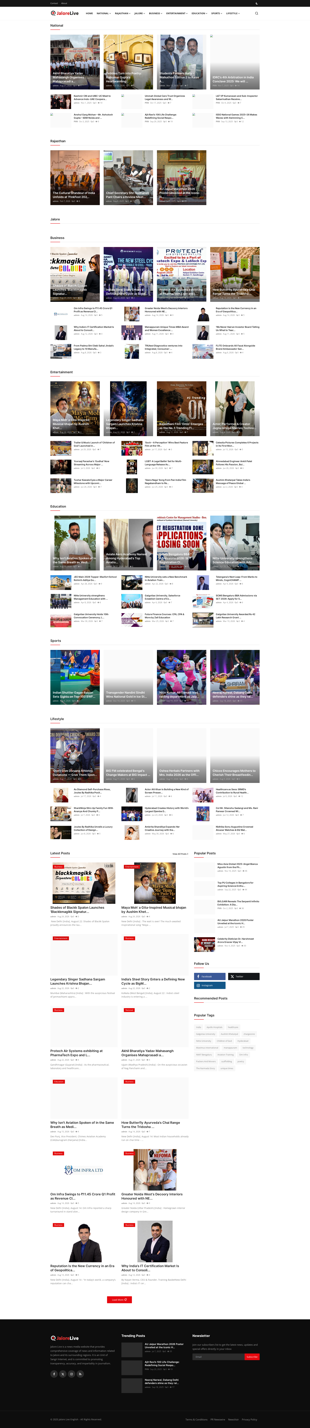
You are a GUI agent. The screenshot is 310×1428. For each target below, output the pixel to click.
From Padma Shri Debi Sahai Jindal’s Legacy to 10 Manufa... (94, 347)
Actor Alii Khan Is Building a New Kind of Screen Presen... (167, 791)
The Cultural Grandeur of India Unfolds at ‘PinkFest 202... (74, 195)
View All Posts (179, 853)
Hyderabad (243, 1040)
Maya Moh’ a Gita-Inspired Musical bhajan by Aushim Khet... (71, 424)
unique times (227, 1068)
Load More (118, 1299)
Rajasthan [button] (121, 13)
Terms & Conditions (196, 1419)
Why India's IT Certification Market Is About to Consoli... (94, 328)
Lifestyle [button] (232, 13)
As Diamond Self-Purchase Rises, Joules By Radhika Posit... (92, 791)
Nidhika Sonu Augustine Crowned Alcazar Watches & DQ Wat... (234, 828)
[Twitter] (63, 1374)
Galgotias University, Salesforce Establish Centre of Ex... (162, 597)
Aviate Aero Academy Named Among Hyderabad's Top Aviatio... (126, 558)
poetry (241, 1061)
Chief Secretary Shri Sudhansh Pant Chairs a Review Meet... (127, 195)
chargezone (249, 1034)
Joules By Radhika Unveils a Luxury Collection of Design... (93, 828)
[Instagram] (71, 1374)
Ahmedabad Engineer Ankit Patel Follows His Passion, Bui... (234, 463)
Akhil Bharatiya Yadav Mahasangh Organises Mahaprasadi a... (68, 77)
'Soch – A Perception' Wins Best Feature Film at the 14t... (166, 444)
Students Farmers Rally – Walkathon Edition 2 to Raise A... (179, 77)
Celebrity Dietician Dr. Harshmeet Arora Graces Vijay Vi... (235, 940)
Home (89, 13)
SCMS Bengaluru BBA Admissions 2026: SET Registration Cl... (175, 558)
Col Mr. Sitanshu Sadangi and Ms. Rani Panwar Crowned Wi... (237, 810)
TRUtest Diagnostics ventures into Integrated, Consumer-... (163, 347)
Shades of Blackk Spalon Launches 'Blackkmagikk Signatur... (70, 289)
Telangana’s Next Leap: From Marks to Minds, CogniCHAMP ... (236, 578)
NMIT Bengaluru (204, 1054)
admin (56, 85)
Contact (54, 3)
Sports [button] (215, 13)
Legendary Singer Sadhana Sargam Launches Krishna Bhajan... (125, 424)
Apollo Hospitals (214, 1027)
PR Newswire (218, 1419)
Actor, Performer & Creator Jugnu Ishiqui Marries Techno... (234, 426)
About (64, 3)
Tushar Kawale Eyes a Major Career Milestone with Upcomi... (93, 481)
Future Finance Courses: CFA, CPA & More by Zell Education (164, 616)
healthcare (233, 1027)
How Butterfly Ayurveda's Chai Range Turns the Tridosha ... (234, 291)
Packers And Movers (206, 1061)
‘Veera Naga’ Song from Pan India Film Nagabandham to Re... (165, 481)
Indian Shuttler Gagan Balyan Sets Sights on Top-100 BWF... (74, 694)
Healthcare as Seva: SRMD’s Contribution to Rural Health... (232, 791)
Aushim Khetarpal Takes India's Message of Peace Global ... (233, 481)
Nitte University (203, 1040)
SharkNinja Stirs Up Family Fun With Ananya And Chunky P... (93, 810)
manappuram (230, 1047)
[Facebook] (54, 1374)
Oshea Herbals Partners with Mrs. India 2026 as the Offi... (179, 772)
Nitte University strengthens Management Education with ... (91, 597)
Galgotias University (205, 1034)
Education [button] (198, 13)
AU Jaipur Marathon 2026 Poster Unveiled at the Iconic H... (179, 193)
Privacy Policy (249, 1419)
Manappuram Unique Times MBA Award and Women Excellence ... (167, 328)
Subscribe (252, 1356)
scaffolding (226, 1061)
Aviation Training (225, 1054)
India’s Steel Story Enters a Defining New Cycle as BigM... (127, 291)
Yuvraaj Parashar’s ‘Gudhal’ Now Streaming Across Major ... (91, 463)
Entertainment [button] (175, 13)
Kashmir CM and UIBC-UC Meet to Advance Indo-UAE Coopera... (92, 97)
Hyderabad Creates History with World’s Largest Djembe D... (167, 810)
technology (248, 1047)
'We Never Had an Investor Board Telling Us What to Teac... (237, 328)
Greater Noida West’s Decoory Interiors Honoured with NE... (166, 310)
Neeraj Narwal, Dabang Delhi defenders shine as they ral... (233, 694)
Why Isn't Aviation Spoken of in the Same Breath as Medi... (74, 560)
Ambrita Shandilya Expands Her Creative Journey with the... (162, 828)
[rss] (80, 1374)
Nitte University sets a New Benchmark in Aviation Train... (166, 578)
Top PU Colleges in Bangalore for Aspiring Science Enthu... (235, 884)
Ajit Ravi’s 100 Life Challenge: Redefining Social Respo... (161, 116)
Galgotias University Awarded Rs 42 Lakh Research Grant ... (235, 616)
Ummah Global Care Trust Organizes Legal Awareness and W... (165, 97)
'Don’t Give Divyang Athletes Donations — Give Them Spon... (75, 772)
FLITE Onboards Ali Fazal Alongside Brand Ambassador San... (235, 347)
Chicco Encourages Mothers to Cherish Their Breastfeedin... (234, 772)
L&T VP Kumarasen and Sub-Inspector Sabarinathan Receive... (237, 97)
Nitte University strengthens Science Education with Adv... (233, 560)
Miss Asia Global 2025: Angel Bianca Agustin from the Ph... (237, 866)
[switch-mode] (257, 3)
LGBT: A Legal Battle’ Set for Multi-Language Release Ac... (163, 463)
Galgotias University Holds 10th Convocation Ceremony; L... (91, 616)
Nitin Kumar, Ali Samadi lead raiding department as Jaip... (179, 694)
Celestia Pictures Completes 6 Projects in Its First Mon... (237, 444)
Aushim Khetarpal (229, 1034)
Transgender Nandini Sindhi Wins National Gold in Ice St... (126, 694)
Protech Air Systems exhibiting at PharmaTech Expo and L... (181, 291)
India (198, 1027)
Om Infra (243, 1054)
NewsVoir (233, 1419)
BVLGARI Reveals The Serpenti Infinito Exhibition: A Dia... (238, 903)
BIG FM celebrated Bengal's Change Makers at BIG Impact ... (128, 772)
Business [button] (154, 13)
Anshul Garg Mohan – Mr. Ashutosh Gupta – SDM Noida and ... (93, 116)
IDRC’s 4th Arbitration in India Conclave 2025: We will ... (233, 79)
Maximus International (207, 1047)
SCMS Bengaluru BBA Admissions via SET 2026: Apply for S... (236, 597)
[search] (257, 13)
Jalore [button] (138, 13)
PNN (215, 85)
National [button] (103, 13)
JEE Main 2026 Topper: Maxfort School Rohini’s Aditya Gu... (95, 578)
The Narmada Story (205, 1068)
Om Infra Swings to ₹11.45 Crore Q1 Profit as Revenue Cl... (93, 310)
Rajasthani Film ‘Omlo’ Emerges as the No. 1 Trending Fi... (181, 426)
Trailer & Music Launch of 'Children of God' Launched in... (94, 444)
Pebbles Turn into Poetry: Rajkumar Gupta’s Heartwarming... (124, 77)
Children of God (224, 1040)
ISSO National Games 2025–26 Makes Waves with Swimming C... (236, 116)
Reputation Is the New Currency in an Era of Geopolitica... (236, 310)
